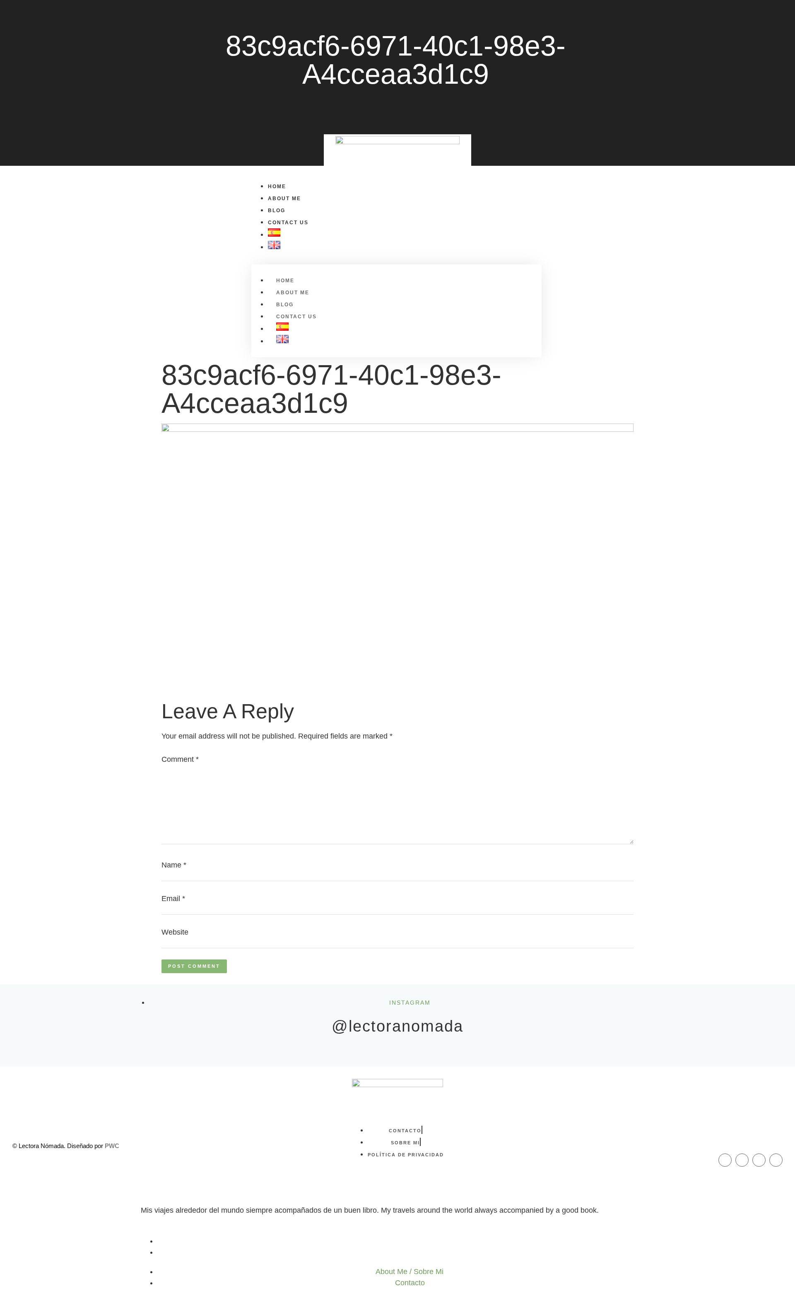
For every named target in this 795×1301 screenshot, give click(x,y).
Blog (276, 210)
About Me (284, 198)
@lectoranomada (397, 1026)
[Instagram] (742, 1160)
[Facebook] (725, 1160)
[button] (147, 269)
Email (173, 898)
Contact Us (288, 222)
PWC (112, 1145)
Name (173, 865)
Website (174, 932)
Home (277, 186)
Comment (180, 759)
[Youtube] (776, 1160)
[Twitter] (759, 1160)
